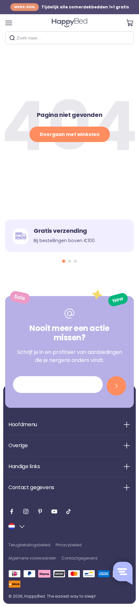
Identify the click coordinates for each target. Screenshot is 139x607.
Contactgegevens (79, 558)
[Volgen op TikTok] (68, 511)
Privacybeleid (69, 545)
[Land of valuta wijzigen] (17, 526)
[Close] (126, 38)
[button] (63, 261)
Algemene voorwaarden (32, 558)
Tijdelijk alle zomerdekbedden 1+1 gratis (71, 5)
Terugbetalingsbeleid (29, 545)
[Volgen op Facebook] (11, 511)
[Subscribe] (116, 386)
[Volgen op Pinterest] (40, 511)
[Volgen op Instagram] (26, 511)
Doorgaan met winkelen (70, 134)
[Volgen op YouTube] (54, 511)
